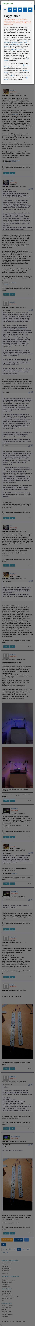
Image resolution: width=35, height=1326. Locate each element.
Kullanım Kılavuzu (18, 50)
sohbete (6, 46)
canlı (11, 44)
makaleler (7, 42)
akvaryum (18, 44)
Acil (13, 76)
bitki (26, 42)
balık (21, 42)
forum (25, 41)
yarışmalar (14, 42)
